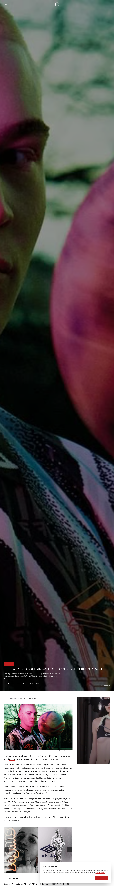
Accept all (101, 878)
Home (6, 698)
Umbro (12, 759)
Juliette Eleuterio (15, 683)
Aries (30, 756)
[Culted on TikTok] (102, 4)
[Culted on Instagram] (106, 4)
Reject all (87, 878)
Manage (46, 878)
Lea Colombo (9, 786)
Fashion (8, 664)
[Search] (109, 4)
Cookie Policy (100, 873)
